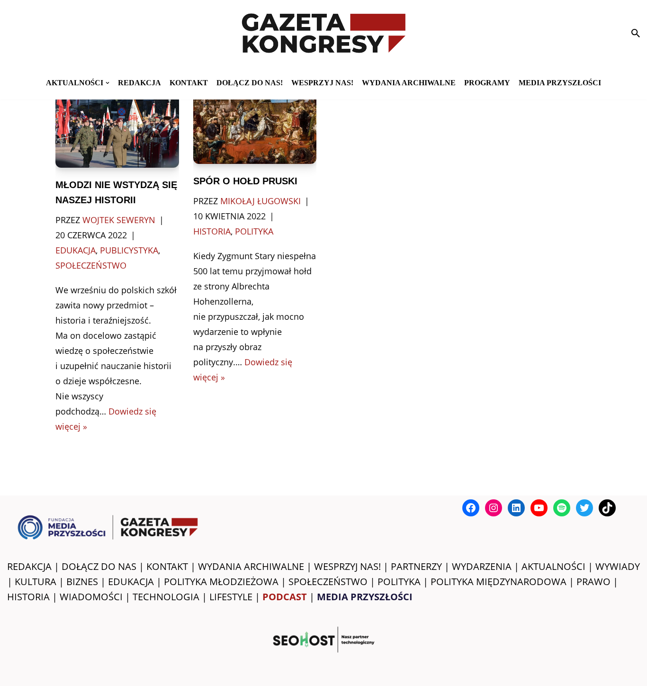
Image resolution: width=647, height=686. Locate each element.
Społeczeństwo (90, 265)
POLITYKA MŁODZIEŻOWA (221, 581)
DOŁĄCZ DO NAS (99, 566)
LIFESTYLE (230, 596)
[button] (107, 83)
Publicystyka (129, 250)
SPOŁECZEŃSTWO (328, 581)
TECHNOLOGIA (166, 596)
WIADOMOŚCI (91, 596)
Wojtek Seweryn (118, 220)
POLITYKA (399, 581)
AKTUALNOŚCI (553, 566)
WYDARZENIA (482, 566)
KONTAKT (189, 83)
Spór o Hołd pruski (245, 181)
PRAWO (593, 581)
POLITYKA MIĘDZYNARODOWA (498, 581)
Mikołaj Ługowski (260, 201)
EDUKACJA (131, 581)
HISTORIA (28, 596)
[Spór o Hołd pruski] (254, 124)
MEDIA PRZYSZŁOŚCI (560, 83)
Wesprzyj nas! (322, 83)
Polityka (254, 231)
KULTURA (35, 581)
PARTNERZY (416, 566)
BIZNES (82, 581)
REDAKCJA (29, 566)
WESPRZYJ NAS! (347, 566)
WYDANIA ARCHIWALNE (251, 566)
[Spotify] (561, 507)
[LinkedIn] (516, 507)
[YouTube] (539, 507)
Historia (212, 231)
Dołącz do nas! (249, 83)
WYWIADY (617, 566)
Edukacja (75, 250)
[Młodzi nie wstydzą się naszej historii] (117, 126)
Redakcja (139, 83)
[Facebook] (470, 507)
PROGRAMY (487, 83)
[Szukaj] (635, 33)
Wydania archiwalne (409, 83)
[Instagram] (493, 507)
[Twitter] (584, 507)
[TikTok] (607, 507)
